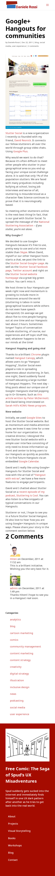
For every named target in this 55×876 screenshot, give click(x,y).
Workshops (15, 845)
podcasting (17, 700)
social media (17, 707)
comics (14, 639)
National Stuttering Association (27, 223)
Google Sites (34, 417)
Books (11, 838)
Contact (13, 860)
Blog (11, 852)
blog (37, 42)
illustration (17, 680)
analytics (15, 619)
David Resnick (22, 140)
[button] (47, 6)
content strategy (20, 660)
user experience (19, 46)
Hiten (13, 559)
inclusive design (19, 687)
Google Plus (20, 151)
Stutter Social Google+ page (27, 263)
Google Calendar (29, 461)
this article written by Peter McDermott (27, 396)
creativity (15, 666)
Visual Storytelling (19, 831)
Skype (23, 252)
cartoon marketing (21, 633)
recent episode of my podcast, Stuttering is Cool (25, 493)
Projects (13, 823)
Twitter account (22, 270)
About (11, 816)
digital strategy (19, 673)
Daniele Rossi (14, 42)
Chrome (36, 354)
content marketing (21, 653)
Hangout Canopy (25, 358)
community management (25, 646)
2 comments (33, 46)
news (13, 694)
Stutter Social (14, 133)
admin (14, 588)
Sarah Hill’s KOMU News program (26, 405)
